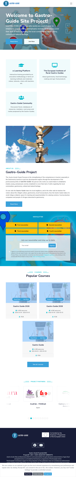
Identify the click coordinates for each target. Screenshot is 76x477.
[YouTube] (41, 445)
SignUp (52, 245)
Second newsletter (55, 225)
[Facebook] (34, 445)
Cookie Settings (38, 474)
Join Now (32, 41)
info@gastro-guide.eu (49, 255)
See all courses (38, 364)
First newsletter (22, 225)
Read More (14, 41)
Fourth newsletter (55, 231)
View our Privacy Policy (39, 256)
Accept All (48, 474)
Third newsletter (23, 231)
